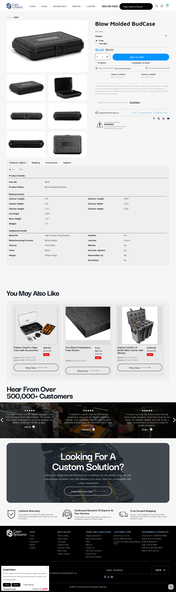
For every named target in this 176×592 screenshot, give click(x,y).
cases (9, 17)
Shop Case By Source (132, 6)
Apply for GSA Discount (150, 551)
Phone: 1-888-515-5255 (123, 539)
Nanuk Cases (63, 539)
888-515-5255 (110, 6)
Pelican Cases (63, 535)
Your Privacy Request (94, 557)
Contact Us (90, 548)
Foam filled (103, 43)
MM (21, 169)
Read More (135, 102)
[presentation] (2, 420)
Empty (101, 40)
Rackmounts (60, 6)
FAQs (87, 542)
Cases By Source (84, 586)
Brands (76, 6)
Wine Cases (62, 551)
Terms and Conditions (94, 551)
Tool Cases (62, 542)
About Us (89, 545)
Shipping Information (93, 535)
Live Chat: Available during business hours (127, 542)
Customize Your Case (82, 491)
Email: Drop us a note (121, 535)
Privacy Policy (91, 554)
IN (13, 169)
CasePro (90, 6)
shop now (30, 367)
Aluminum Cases (64, 548)
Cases (33, 6)
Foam (44, 6)
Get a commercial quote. (122, 68)
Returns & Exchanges (94, 539)
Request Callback (145, 112)
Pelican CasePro (64, 554)
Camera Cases (63, 545)
